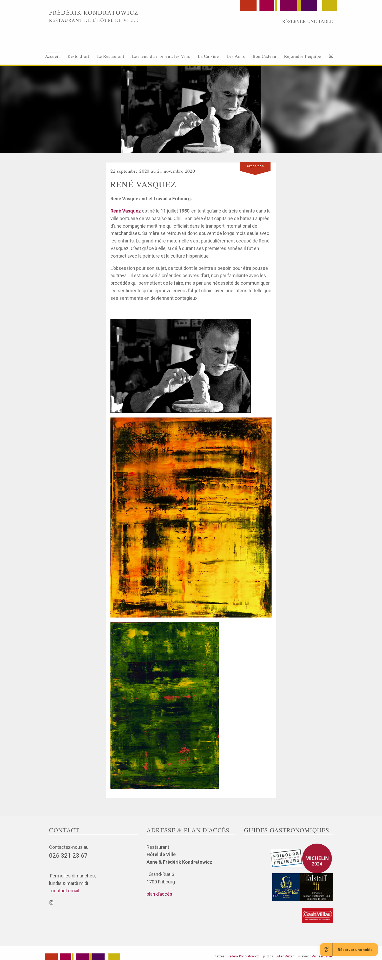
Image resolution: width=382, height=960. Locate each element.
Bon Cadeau (264, 56)
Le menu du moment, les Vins (161, 56)
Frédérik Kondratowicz (243, 956)
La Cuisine (208, 56)
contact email (64, 890)
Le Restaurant (110, 56)
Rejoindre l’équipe (302, 56)
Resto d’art (78, 56)
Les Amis (236, 56)
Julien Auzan (284, 956)
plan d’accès (159, 894)
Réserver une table (307, 21)
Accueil (52, 56)
